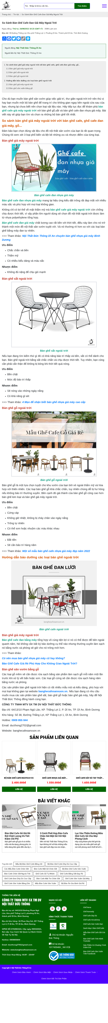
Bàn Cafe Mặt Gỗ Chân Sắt (45, 869)
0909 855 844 (20, 720)
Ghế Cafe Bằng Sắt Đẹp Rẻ (71, 873)
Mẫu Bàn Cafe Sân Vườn (45, 883)
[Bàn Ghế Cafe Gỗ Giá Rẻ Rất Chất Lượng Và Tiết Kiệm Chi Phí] (19, 816)
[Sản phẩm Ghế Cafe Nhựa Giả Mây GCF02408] (54, 757)
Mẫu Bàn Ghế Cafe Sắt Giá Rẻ (94, 933)
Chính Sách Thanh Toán (85, 972)
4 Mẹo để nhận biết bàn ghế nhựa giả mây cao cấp (53, 402)
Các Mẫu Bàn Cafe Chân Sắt (16, 869)
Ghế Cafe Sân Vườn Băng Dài (17, 883)
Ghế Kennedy (88, 912)
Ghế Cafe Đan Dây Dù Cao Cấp (17, 878)
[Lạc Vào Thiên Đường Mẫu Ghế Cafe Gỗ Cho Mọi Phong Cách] (89, 816)
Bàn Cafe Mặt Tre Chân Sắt (48, 878)
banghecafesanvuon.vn (52, 691)
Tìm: (26, 6)
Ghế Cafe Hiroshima (91, 920)
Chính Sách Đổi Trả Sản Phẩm (54, 978)
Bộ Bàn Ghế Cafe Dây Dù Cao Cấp (62, 864)
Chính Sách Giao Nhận (63, 972)
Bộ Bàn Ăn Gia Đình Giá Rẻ (72, 883)
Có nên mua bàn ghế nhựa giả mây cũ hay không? (33, 658)
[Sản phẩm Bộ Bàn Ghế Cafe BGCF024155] (19, 757)
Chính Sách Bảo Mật (42, 972)
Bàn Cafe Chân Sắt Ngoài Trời (17, 873)
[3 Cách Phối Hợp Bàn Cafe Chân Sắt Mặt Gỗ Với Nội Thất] (54, 816)
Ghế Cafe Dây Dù (90, 916)
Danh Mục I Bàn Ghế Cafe (93, 928)
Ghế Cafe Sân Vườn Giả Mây (77, 878)
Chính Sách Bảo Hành (21, 972)
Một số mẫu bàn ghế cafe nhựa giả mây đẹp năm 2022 (56, 551)
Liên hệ (19, 789)
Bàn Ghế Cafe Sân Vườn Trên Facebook (93, 952)
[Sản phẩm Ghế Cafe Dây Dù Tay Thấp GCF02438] (89, 757)
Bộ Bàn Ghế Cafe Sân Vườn (74, 869)
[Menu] (104, 5)
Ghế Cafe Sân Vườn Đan (93, 924)
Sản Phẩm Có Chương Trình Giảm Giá (94, 946)
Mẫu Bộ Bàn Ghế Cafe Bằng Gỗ (29, 864)
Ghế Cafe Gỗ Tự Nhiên (45, 873)
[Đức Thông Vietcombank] (63, 926)
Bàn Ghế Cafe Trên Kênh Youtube (93, 940)
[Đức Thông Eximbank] (53, 926)
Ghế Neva (87, 907)
